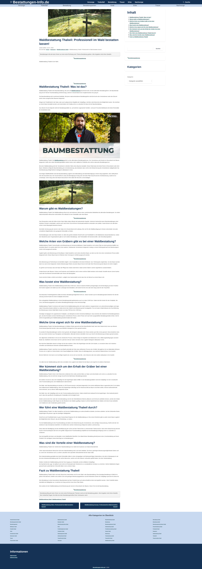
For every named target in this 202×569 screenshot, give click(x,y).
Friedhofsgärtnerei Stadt (63, 528)
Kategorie (53, 49)
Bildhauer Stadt (13, 526)
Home (47, 49)
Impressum (13, 555)
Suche (187, 2)
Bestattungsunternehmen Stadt (159, 524)
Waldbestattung (75, 90)
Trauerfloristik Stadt (62, 538)
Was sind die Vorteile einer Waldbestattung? (142, 35)
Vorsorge (90, 2)
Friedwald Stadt (156, 528)
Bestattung (112, 2)
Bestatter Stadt (61, 521)
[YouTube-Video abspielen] (79, 136)
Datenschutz (13, 557)
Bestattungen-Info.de (31, 2)
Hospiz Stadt (108, 531)
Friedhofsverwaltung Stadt (110, 528)
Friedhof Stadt (13, 528)
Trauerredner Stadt (14, 540)
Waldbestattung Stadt (62, 49)
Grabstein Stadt (61, 531)
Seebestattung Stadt (157, 533)
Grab (112, 5)
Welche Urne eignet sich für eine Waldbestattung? (144, 27)
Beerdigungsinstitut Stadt (15, 521)
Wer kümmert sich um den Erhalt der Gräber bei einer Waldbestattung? (145, 30)
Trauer (122, 2)
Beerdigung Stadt (156, 519)
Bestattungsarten (89, 5)
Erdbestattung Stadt (109, 526)
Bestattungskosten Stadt (110, 524)
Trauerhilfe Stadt (108, 538)
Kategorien (130, 77)
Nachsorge (139, 2)
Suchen (158, 48)
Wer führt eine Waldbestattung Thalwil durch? (143, 33)
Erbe (130, 2)
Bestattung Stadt (156, 521)
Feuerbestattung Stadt (157, 526)
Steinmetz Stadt (13, 535)
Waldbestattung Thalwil (59, 499)
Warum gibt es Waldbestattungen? (139, 19)
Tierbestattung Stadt (109, 535)
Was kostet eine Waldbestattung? (139, 25)
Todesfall (101, 2)
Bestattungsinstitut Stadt (63, 524)
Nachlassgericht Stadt (62, 533)
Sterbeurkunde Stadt (62, 535)
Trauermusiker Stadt (157, 538)
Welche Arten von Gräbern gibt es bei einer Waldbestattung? (142, 22)
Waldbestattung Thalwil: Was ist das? (140, 17)
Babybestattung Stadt (62, 519)
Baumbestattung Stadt (110, 519)
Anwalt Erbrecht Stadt (14, 519)
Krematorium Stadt (14, 533)
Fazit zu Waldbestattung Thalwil (139, 37)
